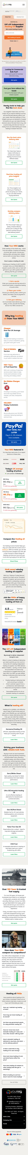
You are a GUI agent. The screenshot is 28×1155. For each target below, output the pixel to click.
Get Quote (14, 162)
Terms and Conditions (10, 62)
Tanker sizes (14, 41)
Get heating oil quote (14, 37)
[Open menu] (23, 4)
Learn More (14, 739)
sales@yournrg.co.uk (15, 1101)
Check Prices (14, 561)
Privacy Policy (19, 62)
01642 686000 (15, 1103)
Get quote (14, 80)
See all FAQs (14, 1082)
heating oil (5, 549)
